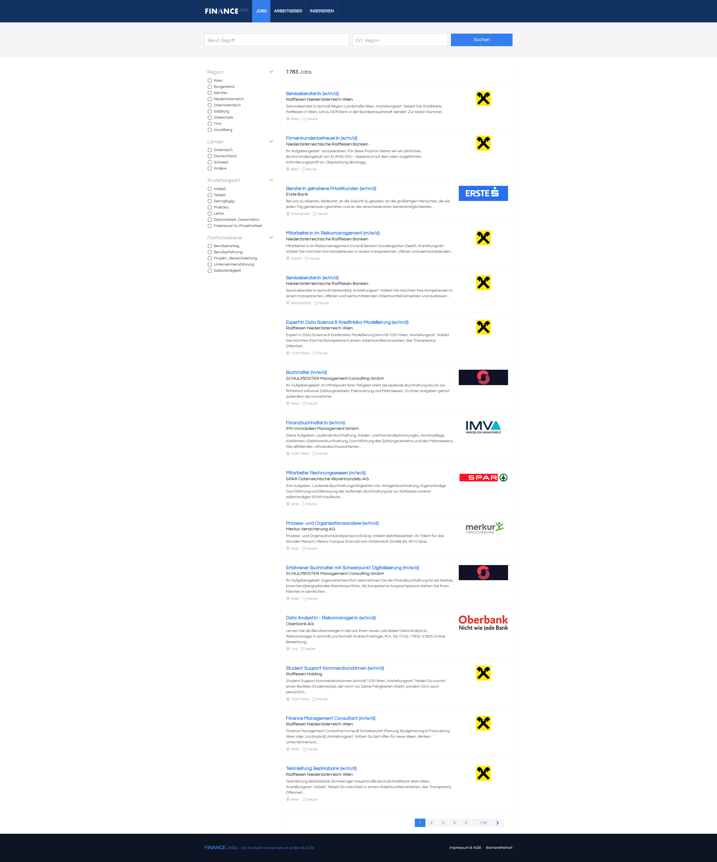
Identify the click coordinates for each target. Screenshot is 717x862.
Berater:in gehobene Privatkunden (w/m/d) (331, 188)
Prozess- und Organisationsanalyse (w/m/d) (332, 523)
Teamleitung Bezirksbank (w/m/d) (321, 768)
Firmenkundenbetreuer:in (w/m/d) (321, 138)
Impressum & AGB (465, 848)
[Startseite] (226, 11)
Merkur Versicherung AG (310, 529)
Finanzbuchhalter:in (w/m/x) (315, 422)
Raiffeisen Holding (304, 674)
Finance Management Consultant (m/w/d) (330, 718)
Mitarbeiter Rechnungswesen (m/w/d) (326, 472)
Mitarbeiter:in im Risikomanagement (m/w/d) (333, 233)
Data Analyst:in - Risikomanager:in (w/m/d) (331, 617)
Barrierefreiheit (499, 848)
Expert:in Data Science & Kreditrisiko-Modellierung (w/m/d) (347, 322)
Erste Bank (297, 194)
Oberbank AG (300, 624)
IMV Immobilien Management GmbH (322, 428)
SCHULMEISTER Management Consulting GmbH (335, 378)
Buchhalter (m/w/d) (306, 372)
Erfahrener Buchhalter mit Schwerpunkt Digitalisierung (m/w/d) (352, 567)
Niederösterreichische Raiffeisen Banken (327, 144)
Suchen (482, 39)
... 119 (481, 823)
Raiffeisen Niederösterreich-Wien (319, 99)
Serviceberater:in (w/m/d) (312, 93)
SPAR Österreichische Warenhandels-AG (327, 479)
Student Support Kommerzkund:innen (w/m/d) (335, 668)
